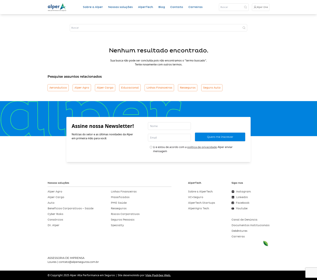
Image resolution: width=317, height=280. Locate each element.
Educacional (130, 87)
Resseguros (187, 87)
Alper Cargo (105, 87)
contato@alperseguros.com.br (79, 261)
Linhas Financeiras (159, 87)
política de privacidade (202, 147)
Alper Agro (81, 87)
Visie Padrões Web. (158, 275)
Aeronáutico (58, 87)
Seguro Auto (212, 87)
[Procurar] (245, 7)
